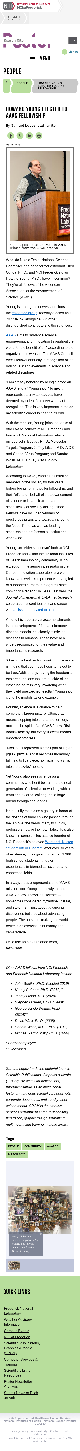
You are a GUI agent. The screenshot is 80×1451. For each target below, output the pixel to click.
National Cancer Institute (60, 1420)
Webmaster (40, 1441)
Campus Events (16, 1331)
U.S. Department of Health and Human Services (40, 1418)
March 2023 (16, 1154)
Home (9, 1438)
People (22, 83)
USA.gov (40, 1423)
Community (33, 1146)
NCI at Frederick (17, 1337)
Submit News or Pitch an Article (21, 1395)
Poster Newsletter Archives (18, 1384)
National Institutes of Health (22, 1420)
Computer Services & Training (21, 1362)
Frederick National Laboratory (18, 1311)
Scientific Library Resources (17, 1373)
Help (66, 1431)
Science (50, 1438)
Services (36, 1438)
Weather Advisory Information (18, 1322)
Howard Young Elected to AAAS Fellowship (51, 86)
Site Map (40, 1433)
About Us (22, 1438)
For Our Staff (66, 1438)
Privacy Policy (19, 1431)
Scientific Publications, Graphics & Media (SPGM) (22, 1348)
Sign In (73, 51)
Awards (52, 1146)
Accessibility (39, 1431)
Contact (55, 1431)
